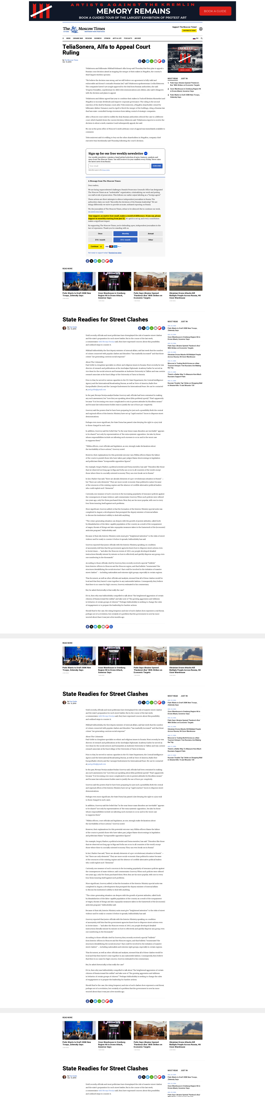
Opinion (107, 38)
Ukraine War (78, 38)
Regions (88, 38)
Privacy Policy (106, 170)
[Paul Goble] (65, 328)
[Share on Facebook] (140, 61)
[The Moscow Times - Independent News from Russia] (84, 29)
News (68, 38)
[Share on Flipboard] (159, 61)
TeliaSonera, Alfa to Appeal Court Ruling (106, 49)
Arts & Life (117, 38)
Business (98, 38)
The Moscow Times (71, 60)
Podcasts (128, 38)
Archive (138, 38)
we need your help (95, 212)
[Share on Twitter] (144, 61)
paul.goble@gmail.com (97, 389)
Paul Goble (73, 327)
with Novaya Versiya (106, 342)
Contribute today (189, 30)
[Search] (201, 38)
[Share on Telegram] (147, 61)
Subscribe (157, 166)
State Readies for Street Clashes (105, 319)
